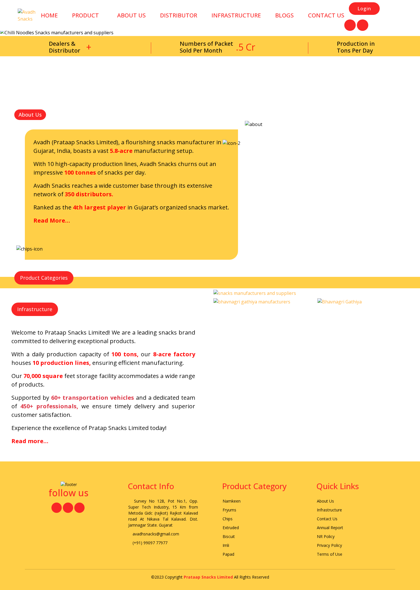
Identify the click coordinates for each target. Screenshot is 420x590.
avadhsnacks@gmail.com (155, 534)
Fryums (229, 510)
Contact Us (326, 15)
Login (364, 8)
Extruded (231, 527)
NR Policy (326, 536)
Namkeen (232, 501)
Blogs (284, 15)
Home (49, 15)
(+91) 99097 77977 (149, 542)
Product (85, 15)
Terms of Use (329, 554)
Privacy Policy (329, 545)
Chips (228, 518)
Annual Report (330, 527)
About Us (325, 501)
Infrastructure (236, 15)
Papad (228, 554)
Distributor (178, 15)
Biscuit (229, 536)
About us (131, 15)
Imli (226, 545)
